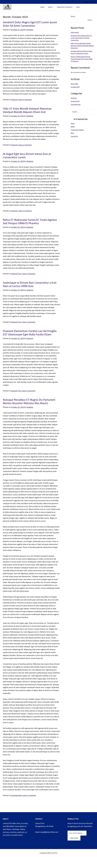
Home (42, 7)
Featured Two (15, 274)
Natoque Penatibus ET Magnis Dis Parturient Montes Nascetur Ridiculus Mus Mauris (29, 401)
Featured (13, 99)
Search (73, 16)
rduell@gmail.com (88, 2)
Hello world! (75, 32)
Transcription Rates (64, 7)
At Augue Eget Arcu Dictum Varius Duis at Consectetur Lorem (27, 155)
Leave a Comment (25, 99)
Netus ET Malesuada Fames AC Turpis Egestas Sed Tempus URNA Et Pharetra (30, 221)
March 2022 (74, 84)
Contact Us (88, 7)
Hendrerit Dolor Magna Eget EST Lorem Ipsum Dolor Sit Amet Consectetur (30, 23)
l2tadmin (29, 30)
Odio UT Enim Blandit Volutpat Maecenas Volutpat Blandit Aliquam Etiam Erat (27, 110)
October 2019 (75, 87)
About (50, 7)
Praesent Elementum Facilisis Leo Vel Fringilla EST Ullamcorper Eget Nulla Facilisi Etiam (30, 332)
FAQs (78, 7)
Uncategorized (16, 795)
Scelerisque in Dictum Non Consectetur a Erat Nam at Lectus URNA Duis (29, 284)
